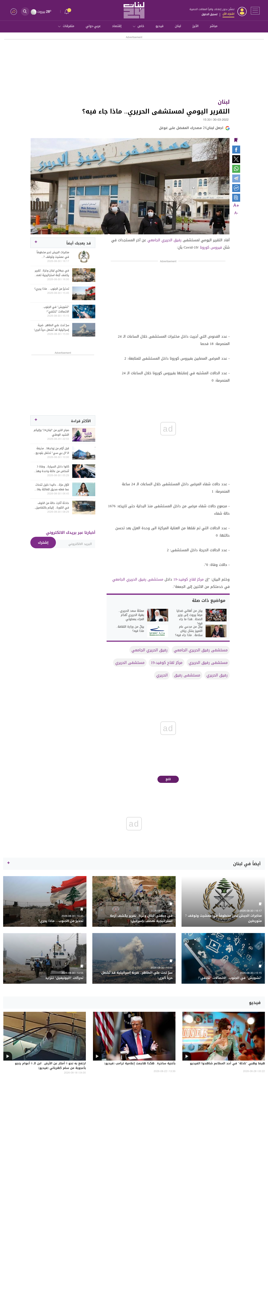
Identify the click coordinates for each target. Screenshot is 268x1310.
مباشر (214, 26)
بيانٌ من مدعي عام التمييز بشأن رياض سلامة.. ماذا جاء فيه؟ (188, 631)
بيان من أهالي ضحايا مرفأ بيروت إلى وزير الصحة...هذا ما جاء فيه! (189, 617)
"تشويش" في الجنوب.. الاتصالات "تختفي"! (56, 309)
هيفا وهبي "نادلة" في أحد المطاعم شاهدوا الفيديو (227, 1063)
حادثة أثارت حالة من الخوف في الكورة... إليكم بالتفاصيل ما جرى (52, 505)
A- (236, 213)
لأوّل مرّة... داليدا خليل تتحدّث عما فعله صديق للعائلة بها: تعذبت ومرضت (52, 487)
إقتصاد (116, 26)
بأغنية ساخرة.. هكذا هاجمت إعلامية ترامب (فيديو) (139, 1063)
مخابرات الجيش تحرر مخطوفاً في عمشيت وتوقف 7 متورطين (53, 254)
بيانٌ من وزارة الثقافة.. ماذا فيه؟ (130, 629)
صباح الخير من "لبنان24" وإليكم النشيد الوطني (51, 432)
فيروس (216, 247)
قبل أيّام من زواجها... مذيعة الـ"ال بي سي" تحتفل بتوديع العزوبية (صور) (52, 450)
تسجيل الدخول (209, 14)
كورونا (204, 247)
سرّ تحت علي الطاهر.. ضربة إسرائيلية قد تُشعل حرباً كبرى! (51, 327)
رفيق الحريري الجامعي (164, 240)
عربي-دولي (93, 26)
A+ (236, 205)
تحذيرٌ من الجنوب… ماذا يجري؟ (51, 289)
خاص (141, 26)
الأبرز (195, 26)
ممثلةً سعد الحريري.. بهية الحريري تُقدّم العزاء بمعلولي (131, 615)
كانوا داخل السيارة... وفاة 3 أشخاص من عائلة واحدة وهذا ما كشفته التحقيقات (52, 469)
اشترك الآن (228, 14)
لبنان (178, 26)
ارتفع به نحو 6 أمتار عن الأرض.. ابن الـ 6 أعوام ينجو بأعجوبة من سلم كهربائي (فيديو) (50, 1066)
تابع (168, 779)
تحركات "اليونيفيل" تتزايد (64, 978)
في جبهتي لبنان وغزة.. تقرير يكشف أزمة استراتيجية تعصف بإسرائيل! (51, 272)
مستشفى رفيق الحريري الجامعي (137, 579)
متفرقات (68, 26)
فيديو (160, 26)
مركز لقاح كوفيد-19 (188, 579)
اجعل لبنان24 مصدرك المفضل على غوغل (191, 128)
